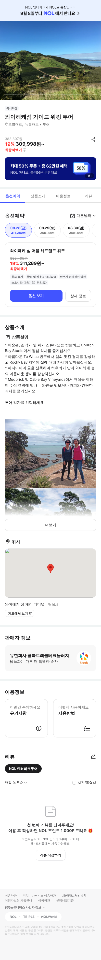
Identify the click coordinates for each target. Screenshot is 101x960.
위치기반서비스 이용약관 (39, 895)
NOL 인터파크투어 (23, 768)
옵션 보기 (36, 295)
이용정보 (63, 196)
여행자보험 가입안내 (18, 900)
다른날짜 (83, 215)
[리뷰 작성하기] (93, 757)
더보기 (50, 524)
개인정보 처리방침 (74, 895)
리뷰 (88, 196)
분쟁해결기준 (65, 900)
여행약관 (44, 900)
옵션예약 (12, 196)
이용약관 (11, 895)
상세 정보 (78, 296)
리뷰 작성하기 (50, 855)
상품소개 (38, 196)
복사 (55, 605)
